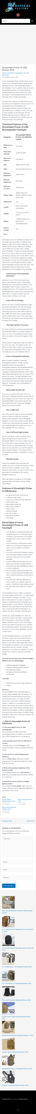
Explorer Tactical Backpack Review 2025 (15, 1085)
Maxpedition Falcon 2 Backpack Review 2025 (17, 1068)
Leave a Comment (8, 73)
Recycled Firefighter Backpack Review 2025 (16, 1000)
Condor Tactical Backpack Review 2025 (15, 1052)
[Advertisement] (18, 43)
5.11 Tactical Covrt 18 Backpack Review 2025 (17, 967)
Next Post (31, 821)
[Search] (32, 21)
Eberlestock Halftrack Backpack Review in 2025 (17, 1035)
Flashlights (18, 73)
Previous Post (6, 821)
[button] (18, 15)
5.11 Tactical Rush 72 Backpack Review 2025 (16, 983)
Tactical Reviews (14, 1099)
